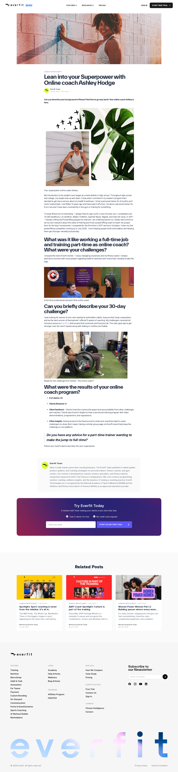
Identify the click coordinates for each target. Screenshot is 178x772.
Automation (16, 684)
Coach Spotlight (53, 72)
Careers (89, 712)
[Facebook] (129, 683)
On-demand (16, 699)
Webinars (52, 677)
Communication (17, 703)
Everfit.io (65, 323)
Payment (14, 692)
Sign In (144, 5)
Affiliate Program (56, 694)
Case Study (91, 674)
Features (70, 5)
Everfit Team (55, 89)
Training (14, 670)
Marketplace (16, 717)
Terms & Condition (159, 765)
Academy (52, 670)
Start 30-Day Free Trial (110, 525)
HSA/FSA (52, 698)
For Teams (15, 688)
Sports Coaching (18, 710)
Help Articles (54, 674)
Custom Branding (18, 695)
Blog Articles (54, 681)
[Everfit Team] (46, 90)
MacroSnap (15, 677)
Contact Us (91, 693)
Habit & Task (16, 681)
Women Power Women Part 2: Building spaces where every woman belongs (138, 609)
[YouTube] (140, 683)
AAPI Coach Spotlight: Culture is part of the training (87, 608)
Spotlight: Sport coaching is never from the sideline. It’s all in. (38, 608)
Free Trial (90, 689)
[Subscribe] (165, 676)
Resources (87, 5)
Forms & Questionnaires (21, 706)
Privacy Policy (141, 765)
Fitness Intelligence (95, 708)
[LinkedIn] (146, 683)
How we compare (94, 670)
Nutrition (14, 674)
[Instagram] (135, 683)
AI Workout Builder (19, 714)
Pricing (102, 5)
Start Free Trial (160, 5)
